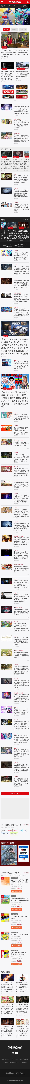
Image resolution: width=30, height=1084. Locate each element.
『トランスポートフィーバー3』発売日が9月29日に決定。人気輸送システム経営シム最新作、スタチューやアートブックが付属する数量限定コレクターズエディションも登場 (14, 346)
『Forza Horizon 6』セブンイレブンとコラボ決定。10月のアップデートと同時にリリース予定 (21, 485)
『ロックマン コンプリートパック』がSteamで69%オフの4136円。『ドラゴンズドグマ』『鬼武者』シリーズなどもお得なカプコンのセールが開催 (21, 312)
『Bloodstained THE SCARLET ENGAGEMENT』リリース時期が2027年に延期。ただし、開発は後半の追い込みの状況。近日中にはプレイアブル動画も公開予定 (21, 284)
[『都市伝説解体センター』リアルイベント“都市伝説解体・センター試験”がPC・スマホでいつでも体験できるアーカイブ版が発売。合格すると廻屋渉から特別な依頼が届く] (6, 722)
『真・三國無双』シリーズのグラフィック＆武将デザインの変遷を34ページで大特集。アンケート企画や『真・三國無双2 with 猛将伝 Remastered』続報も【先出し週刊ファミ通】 (21, 541)
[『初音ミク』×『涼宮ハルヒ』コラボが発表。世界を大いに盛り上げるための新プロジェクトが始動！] (6, 415)
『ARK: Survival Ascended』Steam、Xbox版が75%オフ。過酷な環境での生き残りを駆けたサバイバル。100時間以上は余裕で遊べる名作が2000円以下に (21, 670)
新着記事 (14, 29)
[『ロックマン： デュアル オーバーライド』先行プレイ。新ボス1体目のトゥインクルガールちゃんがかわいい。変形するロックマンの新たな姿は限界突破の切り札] (6, 253)
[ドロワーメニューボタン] (2, 2)
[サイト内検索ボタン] (28, 2)
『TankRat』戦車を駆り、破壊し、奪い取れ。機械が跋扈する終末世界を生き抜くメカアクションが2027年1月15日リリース (21, 684)
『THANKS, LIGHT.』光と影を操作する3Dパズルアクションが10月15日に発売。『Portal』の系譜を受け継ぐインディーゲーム (21, 527)
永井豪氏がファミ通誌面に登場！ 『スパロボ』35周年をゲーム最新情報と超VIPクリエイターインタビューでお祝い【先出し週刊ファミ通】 (21, 698)
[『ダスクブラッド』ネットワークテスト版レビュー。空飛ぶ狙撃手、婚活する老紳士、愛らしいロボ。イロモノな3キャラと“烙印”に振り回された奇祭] (7, 1021)
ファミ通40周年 (19, 564)
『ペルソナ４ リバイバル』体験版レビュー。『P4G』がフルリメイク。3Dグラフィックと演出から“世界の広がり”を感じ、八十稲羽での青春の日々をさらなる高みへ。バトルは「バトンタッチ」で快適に (21, 498)
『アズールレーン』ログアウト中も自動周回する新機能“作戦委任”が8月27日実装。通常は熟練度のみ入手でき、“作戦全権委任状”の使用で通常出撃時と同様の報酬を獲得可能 (21, 193)
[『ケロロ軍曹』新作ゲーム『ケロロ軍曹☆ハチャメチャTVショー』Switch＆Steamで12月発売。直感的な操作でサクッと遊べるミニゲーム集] (6, 624)
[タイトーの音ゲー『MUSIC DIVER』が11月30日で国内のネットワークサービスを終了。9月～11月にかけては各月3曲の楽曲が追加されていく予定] (6, 736)
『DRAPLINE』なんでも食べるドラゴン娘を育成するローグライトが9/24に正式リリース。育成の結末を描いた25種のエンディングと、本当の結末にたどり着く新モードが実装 (21, 472)
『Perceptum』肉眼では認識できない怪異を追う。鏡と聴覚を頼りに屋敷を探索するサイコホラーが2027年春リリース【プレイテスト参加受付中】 (21, 767)
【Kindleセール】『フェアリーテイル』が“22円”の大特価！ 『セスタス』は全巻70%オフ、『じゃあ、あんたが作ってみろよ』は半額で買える (22, 1031)
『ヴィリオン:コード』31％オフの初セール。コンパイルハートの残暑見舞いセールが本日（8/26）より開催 (21, 711)
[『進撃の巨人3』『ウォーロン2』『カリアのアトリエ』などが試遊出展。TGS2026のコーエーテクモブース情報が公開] (6, 205)
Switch (10, 6)
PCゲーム (19, 6)
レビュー (5, 16)
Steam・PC (5, 833)
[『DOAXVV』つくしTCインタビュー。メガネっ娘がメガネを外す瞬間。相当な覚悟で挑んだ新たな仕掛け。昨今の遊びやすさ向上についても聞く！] (6, 135)
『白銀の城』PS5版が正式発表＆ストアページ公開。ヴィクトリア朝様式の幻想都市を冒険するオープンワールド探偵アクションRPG (21, 753)
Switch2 (6, 6)
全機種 (4, 830)
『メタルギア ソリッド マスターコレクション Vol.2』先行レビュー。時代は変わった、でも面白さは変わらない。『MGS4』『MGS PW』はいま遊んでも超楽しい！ (22, 1009)
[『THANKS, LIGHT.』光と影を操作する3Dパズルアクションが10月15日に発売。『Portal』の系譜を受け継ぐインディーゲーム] (6, 524)
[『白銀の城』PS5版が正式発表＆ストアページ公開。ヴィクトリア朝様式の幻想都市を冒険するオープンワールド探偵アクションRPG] (6, 750)
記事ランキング (24, 29)
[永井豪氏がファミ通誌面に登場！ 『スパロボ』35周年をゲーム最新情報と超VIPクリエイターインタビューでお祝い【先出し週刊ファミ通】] (6, 695)
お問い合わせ (5, 1059)
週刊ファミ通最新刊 (8, 843)
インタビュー (17, 133)
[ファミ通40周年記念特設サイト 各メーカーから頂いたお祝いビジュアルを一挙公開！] (6, 567)
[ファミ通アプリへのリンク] (10, 1073)
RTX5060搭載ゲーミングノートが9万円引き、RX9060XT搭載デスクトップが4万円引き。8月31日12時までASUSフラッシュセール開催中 (21, 298)
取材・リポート (21, 69)
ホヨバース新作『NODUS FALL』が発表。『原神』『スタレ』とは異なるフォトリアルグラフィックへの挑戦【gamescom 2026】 (6, 164)
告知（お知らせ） (7, 389)
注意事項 (6, 1062)
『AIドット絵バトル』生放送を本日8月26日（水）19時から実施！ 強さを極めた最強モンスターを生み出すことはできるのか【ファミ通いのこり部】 (14, 399)
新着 (2, 6)
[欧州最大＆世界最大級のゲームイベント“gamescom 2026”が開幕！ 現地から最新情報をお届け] (22, 65)
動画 (3, 219)
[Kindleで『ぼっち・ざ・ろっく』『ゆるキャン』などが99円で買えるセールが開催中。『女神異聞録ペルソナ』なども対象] (6, 121)
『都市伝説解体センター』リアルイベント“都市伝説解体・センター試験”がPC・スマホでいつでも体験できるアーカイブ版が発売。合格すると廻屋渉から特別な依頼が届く (21, 725)
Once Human (19, 607)
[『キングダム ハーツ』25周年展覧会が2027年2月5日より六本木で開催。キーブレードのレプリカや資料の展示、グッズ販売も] (6, 638)
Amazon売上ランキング (10, 873)
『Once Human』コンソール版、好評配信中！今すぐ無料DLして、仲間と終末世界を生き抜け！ (21, 612)
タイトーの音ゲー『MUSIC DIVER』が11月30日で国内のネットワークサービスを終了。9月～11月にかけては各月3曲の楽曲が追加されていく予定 (21, 739)
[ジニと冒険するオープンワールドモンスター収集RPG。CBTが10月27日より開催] (6, 442)
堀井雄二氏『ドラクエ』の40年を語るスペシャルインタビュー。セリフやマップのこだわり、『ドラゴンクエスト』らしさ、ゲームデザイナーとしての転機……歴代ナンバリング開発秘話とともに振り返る (22, 987)
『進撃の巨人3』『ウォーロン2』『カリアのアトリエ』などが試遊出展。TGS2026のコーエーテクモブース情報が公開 (21, 207)
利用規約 (26, 1059)
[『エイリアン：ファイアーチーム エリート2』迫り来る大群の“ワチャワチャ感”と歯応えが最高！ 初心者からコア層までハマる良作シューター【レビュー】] (6, 455)
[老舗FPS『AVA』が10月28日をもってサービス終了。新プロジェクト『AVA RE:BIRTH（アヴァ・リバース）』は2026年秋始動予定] (6, 595)
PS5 (15, 6)
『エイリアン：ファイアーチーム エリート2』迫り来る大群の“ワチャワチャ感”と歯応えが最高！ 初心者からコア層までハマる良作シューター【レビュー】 (21, 457)
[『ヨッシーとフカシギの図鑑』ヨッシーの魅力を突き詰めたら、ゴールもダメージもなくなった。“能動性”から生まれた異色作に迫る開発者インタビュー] (7, 999)
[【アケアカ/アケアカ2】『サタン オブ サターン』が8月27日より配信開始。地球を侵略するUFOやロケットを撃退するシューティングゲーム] (6, 552)
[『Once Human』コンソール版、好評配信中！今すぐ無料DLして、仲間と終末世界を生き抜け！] (6, 609)
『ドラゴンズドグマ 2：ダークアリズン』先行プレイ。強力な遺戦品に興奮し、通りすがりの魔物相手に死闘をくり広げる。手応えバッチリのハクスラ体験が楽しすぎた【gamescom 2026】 (14, 20)
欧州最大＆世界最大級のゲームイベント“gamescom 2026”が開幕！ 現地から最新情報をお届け (22, 75)
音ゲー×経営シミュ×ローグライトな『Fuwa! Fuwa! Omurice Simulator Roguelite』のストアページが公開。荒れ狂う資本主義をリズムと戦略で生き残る (21, 179)
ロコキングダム (19, 440)
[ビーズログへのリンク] (20, 1073)
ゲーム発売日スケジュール (11, 825)
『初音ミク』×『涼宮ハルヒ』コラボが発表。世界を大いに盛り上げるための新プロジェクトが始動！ (21, 417)
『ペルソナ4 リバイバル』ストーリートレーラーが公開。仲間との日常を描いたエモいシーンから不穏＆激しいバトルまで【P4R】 (14, 53)
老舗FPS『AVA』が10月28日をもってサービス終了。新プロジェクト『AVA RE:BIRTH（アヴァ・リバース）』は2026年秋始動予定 (21, 598)
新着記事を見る (15, 793)
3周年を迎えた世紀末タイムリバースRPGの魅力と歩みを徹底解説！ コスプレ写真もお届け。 (21, 655)
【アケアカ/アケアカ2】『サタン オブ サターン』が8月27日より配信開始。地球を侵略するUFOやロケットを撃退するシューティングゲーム (21, 555)
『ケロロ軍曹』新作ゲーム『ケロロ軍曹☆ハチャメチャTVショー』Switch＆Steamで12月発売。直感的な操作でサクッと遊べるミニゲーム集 (21, 627)
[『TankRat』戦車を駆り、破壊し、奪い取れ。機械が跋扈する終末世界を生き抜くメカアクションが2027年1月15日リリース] (6, 681)
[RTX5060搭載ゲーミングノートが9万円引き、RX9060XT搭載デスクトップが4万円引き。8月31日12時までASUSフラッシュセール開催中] (6, 295)
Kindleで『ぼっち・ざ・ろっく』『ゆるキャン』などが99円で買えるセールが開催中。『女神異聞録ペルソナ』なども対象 (21, 124)
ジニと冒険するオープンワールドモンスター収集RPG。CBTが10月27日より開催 (21, 443)
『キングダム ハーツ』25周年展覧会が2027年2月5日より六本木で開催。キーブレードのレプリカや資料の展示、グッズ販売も (21, 641)
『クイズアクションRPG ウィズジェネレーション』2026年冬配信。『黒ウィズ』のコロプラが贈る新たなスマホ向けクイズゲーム (21, 365)
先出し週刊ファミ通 (18, 536)
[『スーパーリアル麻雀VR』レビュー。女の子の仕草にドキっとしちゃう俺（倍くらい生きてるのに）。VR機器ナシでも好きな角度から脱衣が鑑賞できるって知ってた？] (6, 510)
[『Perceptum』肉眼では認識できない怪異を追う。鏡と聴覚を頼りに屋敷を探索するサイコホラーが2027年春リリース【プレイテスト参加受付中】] (6, 764)
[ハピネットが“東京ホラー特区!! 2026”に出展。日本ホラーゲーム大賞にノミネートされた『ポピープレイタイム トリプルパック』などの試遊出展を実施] (6, 581)
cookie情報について (15, 1062)
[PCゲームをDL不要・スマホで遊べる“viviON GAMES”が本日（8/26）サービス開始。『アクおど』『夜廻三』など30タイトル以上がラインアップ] (6, 428)
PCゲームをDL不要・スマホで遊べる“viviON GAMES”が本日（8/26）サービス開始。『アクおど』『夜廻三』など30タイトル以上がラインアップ (21, 430)
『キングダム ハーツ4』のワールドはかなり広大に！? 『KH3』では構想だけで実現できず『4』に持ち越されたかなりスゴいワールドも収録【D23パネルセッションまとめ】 (7, 987)
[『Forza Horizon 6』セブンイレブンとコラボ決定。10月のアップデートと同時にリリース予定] (6, 483)
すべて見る (26, 219)
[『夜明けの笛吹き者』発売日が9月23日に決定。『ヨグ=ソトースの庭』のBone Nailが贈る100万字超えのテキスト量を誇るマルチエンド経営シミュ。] (6, 107)
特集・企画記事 (17, 119)
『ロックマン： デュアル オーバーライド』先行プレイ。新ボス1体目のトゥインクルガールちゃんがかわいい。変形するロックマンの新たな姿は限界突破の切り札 (21, 255)
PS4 (25, 830)
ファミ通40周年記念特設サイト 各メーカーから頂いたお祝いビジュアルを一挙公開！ (21, 569)
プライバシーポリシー (16, 1059)
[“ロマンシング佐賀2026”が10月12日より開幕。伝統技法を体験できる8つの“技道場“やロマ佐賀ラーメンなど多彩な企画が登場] (6, 779)
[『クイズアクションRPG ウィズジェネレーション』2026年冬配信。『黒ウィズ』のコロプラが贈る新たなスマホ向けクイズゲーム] (6, 362)
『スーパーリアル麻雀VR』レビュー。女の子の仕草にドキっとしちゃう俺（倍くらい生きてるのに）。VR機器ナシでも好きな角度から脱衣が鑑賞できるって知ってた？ (21, 513)
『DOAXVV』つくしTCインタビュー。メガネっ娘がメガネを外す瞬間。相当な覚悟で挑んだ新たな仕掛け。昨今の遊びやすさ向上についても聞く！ (21, 138)
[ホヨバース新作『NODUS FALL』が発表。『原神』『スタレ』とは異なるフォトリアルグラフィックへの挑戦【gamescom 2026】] (6, 154)
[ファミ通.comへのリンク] (15, 2)
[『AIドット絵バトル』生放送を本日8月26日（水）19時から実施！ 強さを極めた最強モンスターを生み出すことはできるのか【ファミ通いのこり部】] (15, 381)
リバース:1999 (19, 650)
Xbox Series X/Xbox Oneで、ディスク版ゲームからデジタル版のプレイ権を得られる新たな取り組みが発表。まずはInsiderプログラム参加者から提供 (7, 76)
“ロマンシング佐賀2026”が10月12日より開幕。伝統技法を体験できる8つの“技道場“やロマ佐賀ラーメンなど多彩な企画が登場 (21, 781)
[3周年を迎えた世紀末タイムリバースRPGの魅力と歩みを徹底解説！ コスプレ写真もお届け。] (6, 652)
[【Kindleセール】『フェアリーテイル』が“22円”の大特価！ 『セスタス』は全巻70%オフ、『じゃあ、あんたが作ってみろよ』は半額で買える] (22, 1021)
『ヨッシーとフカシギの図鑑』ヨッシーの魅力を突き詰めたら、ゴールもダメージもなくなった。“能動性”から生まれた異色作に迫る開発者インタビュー (7, 1009)
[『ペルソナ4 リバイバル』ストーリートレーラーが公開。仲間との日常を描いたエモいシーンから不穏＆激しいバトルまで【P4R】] (15, 40)
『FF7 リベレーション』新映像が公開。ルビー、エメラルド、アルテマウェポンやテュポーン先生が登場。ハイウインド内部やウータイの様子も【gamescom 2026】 (18, 164)
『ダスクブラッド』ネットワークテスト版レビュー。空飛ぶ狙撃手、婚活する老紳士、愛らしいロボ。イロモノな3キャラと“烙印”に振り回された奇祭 (7, 1031)
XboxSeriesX (13, 833)
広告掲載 (24, 1062)
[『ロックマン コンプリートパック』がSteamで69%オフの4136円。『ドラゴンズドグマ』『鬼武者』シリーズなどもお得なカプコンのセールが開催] (6, 309)
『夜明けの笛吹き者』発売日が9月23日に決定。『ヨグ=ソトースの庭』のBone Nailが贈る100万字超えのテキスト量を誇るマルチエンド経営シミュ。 (21, 110)
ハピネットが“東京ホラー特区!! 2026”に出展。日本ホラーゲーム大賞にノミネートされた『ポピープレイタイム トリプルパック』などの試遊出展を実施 (21, 584)
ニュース (5, 47)
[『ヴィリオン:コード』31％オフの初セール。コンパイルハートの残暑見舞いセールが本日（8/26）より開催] (6, 709)
